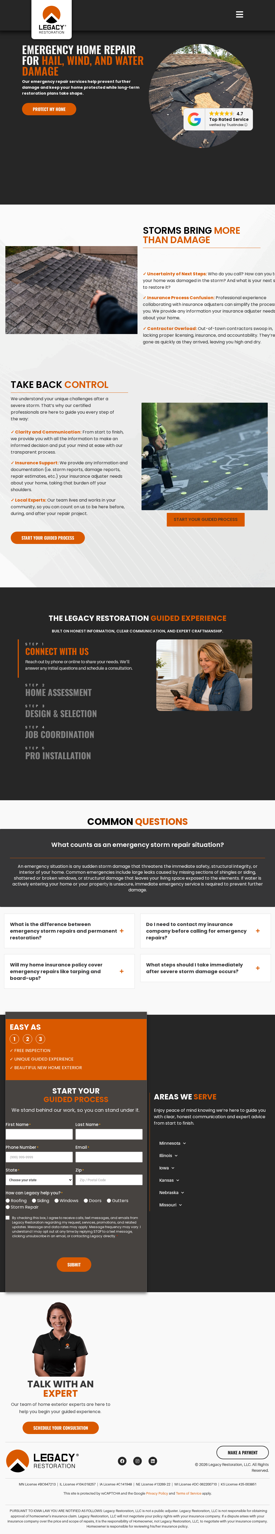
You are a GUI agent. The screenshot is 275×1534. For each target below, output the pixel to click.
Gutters (120, 1201)
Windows (69, 1201)
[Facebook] (122, 1461)
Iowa (164, 1168)
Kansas (166, 1180)
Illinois (165, 1155)
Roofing (19, 1201)
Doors (95, 1201)
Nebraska (169, 1192)
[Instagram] (137, 1461)
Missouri (167, 1205)
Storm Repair (25, 1207)
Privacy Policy (157, 1493)
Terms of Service (188, 1493)
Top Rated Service (229, 119)
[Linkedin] (153, 1461)
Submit (74, 1264)
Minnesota (169, 1143)
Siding (43, 1201)
